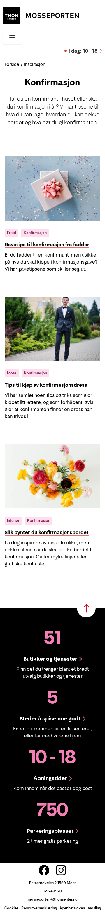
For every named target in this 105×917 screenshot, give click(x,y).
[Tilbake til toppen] (86, 608)
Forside (12, 64)
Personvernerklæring (39, 908)
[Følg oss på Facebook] (44, 870)
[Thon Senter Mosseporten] (41, 15)
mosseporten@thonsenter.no (53, 899)
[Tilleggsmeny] (12, 35)
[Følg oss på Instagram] (61, 870)
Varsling (94, 908)
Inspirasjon (34, 64)
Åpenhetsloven (72, 908)
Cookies (11, 908)
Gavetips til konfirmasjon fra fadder (47, 244)
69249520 (53, 891)
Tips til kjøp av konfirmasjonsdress (46, 385)
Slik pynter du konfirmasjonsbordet (47, 532)
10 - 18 (83, 51)
